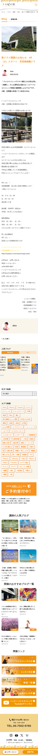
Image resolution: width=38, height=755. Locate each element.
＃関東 (4, 474)
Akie (18, 12)
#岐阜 (4, 415)
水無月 (31, 447)
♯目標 (10, 423)
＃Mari (23, 458)
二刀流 (24, 439)
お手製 (24, 423)
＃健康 (4, 470)
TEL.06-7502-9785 (19, 725)
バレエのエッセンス (17, 431)
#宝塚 (28, 411)
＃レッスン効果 (24, 466)
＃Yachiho (13, 462)
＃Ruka (4, 462)
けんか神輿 (6, 427)
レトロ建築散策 (30, 435)
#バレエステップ (18, 411)
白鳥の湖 (9, 451)
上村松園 (5, 439)
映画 (16, 447)
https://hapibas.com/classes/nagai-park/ (16, 253)
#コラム (28, 407)
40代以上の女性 (25, 419)
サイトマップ (28, 742)
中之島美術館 (15, 439)
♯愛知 (4, 423)
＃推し (12, 470)
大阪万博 (15, 443)
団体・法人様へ (19, 740)
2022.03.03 (14, 74)
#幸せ (11, 415)
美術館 (24, 454)
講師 (14, 12)
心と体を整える (7, 447)
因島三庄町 (6, 443)
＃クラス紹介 (24, 462)
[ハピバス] (8, 5)
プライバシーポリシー (15, 742)
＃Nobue (31, 458)
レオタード (18, 435)
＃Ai (30, 454)
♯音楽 (17, 423)
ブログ (9, 12)
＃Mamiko (15, 458)
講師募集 (29, 740)
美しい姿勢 (15, 454)
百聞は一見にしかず (21, 451)
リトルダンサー (7, 435)
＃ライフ (14, 466)
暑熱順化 (24, 447)
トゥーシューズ (30, 427)
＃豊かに (28, 470)
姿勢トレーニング (26, 443)
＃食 (11, 474)
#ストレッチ (6, 411)
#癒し (17, 415)
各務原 (31, 439)
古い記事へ (6, 339)
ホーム (3, 12)
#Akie (4, 407)
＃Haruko (5, 458)
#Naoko (11, 407)
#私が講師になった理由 (9, 419)
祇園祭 (33, 451)
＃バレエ (5, 466)
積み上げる (6, 454)
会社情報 (9, 740)
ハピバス (5, 431)
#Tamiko (20, 407)
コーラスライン (17, 427)
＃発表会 (19, 470)
